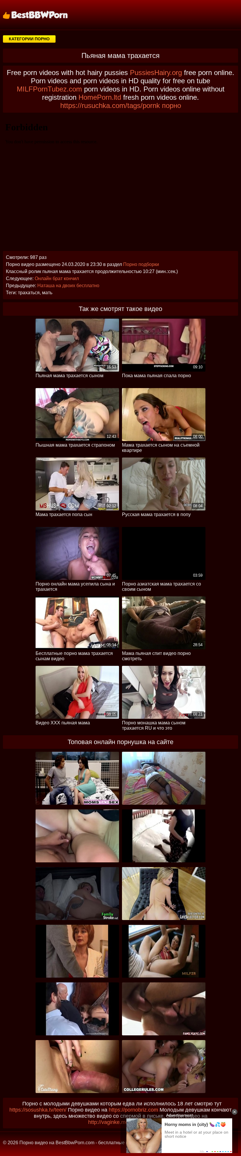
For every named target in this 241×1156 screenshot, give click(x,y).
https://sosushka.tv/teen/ (37, 1110)
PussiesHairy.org (156, 72)
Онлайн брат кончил (57, 278)
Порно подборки (141, 264)
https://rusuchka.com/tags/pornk (110, 105)
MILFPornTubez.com (49, 89)
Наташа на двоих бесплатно (68, 285)
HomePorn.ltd (99, 97)
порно (171, 105)
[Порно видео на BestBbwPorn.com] (42, 14)
